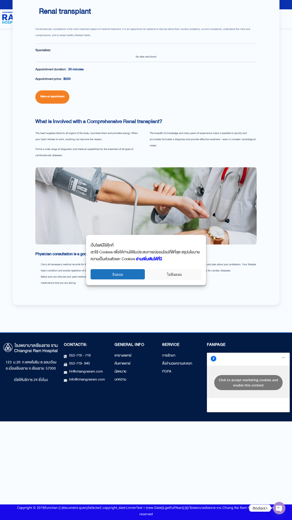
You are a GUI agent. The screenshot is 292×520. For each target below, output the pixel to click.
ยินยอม (117, 274)
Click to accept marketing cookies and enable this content (248, 382)
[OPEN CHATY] (279, 508)
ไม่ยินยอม (174, 274)
